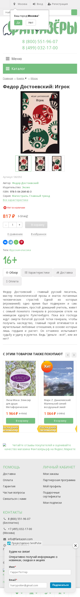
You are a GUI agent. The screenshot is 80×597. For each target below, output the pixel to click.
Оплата (8, 480)
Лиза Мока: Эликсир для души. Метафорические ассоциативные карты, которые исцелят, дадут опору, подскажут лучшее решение (20, 403)
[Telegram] (10, 242)
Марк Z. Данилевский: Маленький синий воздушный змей (57, 403)
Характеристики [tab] (39, 272)
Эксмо (26, 187)
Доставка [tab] (66, 272)
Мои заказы (51, 474)
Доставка (9, 474)
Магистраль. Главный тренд (31, 196)
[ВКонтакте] (5, 242)
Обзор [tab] (13, 272)
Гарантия (9, 486)
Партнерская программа (59, 480)
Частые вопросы (14, 492)
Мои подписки (52, 502)
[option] (23, 163)
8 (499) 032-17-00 (40, 47)
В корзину (22, 420)
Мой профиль (52, 486)
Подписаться (60, 585)
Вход (40, 4)
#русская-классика (20, 250)
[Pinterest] (21, 242)
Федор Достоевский (25, 183)
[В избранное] (32, 427)
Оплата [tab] (13, 281)
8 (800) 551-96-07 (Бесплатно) (16, 521)
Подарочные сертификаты (52, 494)
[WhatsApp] (16, 242)
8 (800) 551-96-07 (40, 41)
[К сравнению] (27, 427)
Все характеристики (15, 200)
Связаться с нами (14, 499)
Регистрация (60, 4)
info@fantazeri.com (20, 539)
